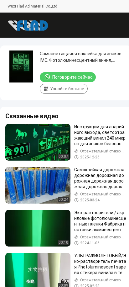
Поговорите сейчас (72, 77)
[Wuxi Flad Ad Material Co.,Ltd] (28, 25)
